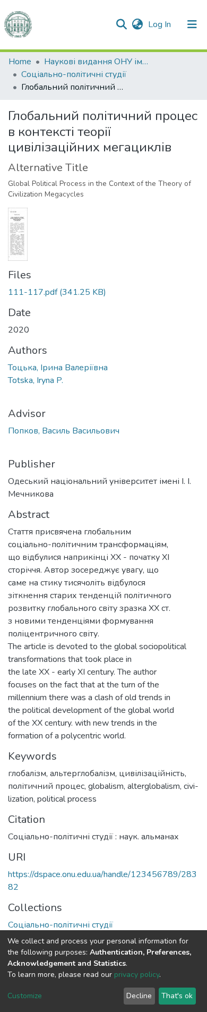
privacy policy (136, 975)
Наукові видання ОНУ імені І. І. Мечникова (97, 61)
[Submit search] (121, 24)
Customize (24, 996)
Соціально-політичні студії (73, 74)
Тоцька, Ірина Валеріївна (58, 367)
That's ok (177, 996)
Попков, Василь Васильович (63, 431)
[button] (137, 24)
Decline (139, 996)
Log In (160, 24)
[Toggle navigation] (192, 24)
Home (19, 61)
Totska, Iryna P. (35, 380)
